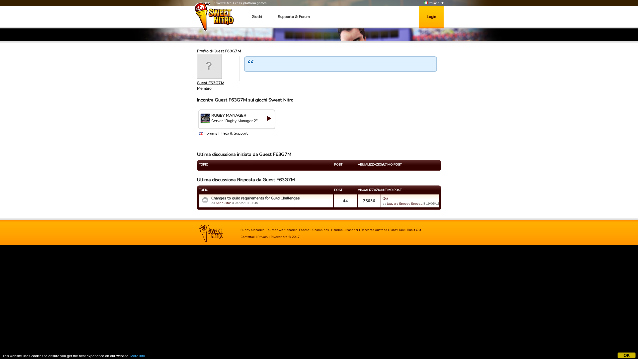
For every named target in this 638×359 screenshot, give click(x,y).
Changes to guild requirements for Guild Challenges (255, 198)
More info (137, 355)
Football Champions (314, 230)
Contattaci (247, 237)
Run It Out (414, 230)
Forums (210, 133)
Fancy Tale (397, 230)
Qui (385, 198)
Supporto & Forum (294, 16)
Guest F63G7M (210, 83)
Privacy (262, 237)
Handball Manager (344, 230)
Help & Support (234, 133)
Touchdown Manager (281, 230)
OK (627, 355)
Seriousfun (224, 203)
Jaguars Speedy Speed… (405, 203)
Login (431, 16)
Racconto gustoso (374, 230)
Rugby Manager (252, 230)
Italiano (434, 3)
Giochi (257, 16)
